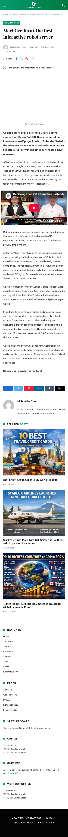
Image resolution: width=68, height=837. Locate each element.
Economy (8, 651)
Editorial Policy (10, 704)
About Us (7, 689)
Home (6, 636)
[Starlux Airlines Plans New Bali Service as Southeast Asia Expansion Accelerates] (34, 513)
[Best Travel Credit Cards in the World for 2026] (34, 452)
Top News (8, 641)
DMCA (6, 699)
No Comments (49, 47)
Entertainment (11, 23)
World (6, 646)
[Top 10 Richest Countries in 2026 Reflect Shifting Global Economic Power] (34, 576)
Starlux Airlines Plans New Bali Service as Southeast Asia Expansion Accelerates (33, 541)
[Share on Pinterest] (26, 58)
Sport (6, 666)
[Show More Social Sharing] (32, 58)
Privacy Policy (10, 709)
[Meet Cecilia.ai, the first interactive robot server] (34, 86)
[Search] (63, 5)
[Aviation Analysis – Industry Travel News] (34, 5)
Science (7, 656)
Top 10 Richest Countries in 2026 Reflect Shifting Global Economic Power (31, 605)
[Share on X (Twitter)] (21, 58)
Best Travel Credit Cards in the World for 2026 (30, 479)
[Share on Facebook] (16, 58)
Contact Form (10, 694)
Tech (5, 661)
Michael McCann (19, 47)
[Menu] (5, 5)
